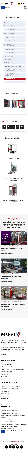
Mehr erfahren (6, 253)
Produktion (6, 391)
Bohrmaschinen (10, 29)
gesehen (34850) (18, 273)
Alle (5, 22)
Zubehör (6, 62)
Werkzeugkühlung (11, 82)
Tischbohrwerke (8, 25)
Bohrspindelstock (11, 49)
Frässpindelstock (11, 52)
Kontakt (5, 401)
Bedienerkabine (10, 78)
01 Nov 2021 (6, 273)
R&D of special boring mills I (10, 410)
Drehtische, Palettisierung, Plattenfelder (13, 70)
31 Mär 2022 (6, 245)
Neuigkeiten (6, 396)
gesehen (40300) (19, 245)
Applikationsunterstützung (12, 386)
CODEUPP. (16, 442)
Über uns (5, 398)
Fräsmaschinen (10, 40)
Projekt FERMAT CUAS (8, 428)
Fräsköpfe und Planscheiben (14, 66)
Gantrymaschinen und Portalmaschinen (10, 45)
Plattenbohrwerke (9, 33)
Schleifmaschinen (8, 59)
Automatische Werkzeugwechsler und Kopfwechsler (12, 74)
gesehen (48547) (18, 301)
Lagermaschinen (8, 56)
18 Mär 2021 (6, 301)
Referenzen (6, 393)
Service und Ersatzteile (10, 388)
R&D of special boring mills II (10, 413)
